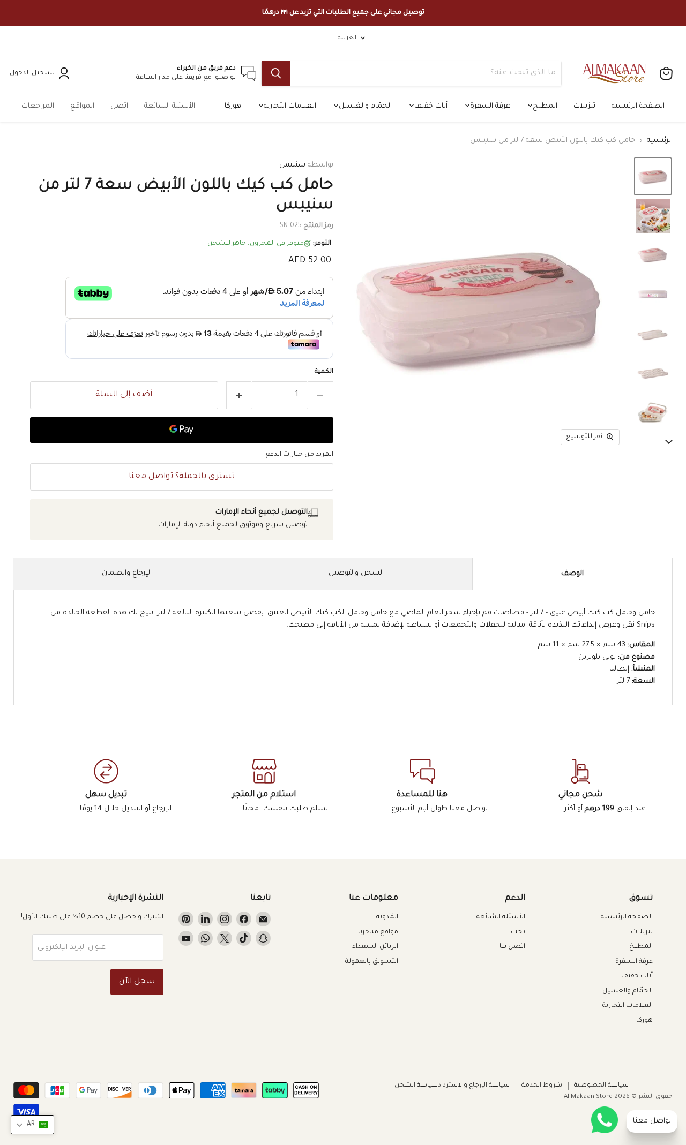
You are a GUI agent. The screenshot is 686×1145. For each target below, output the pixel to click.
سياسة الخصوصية (601, 1085)
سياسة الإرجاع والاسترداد (474, 1085)
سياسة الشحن (416, 1085)
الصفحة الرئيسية (638, 106)
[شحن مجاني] (580, 787)
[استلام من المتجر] (264, 787)
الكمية (324, 371)
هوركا (233, 106)
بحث (518, 932)
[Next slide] (653, 442)
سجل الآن (137, 981)
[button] (653, 176)
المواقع (82, 106)
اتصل (119, 106)
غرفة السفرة (489, 106)
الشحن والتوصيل (356, 573)
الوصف (572, 574)
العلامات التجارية (289, 106)
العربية (347, 38)
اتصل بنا (512, 947)
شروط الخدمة (541, 1085)
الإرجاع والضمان (127, 573)
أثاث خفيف (430, 106)
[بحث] (276, 73)
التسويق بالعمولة (371, 962)
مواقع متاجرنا (378, 932)
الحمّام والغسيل (364, 106)
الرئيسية (660, 141)
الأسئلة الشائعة (169, 106)
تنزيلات (584, 106)
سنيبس (292, 165)
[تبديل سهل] (106, 787)
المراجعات (37, 106)
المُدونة (387, 917)
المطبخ (544, 106)
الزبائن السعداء (375, 947)
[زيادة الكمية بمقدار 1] (239, 395)
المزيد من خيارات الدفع (299, 454)
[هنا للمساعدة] (422, 787)
